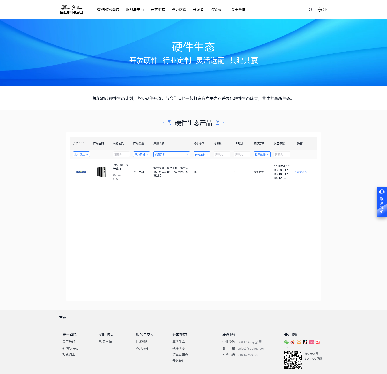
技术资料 (142, 341)
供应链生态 (180, 354)
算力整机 (139, 154)
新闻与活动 (70, 348)
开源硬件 (178, 360)
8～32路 (200, 154)
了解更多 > (300, 172)
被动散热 (260, 154)
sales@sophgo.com (252, 348)
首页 (62, 317)
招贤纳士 (217, 9)
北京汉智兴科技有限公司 (82, 154)
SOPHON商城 (108, 9)
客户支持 (142, 348)
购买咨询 (105, 341)
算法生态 (178, 341)
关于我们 (68, 341)
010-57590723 (248, 354)
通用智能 (160, 154)
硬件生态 (178, 348)
